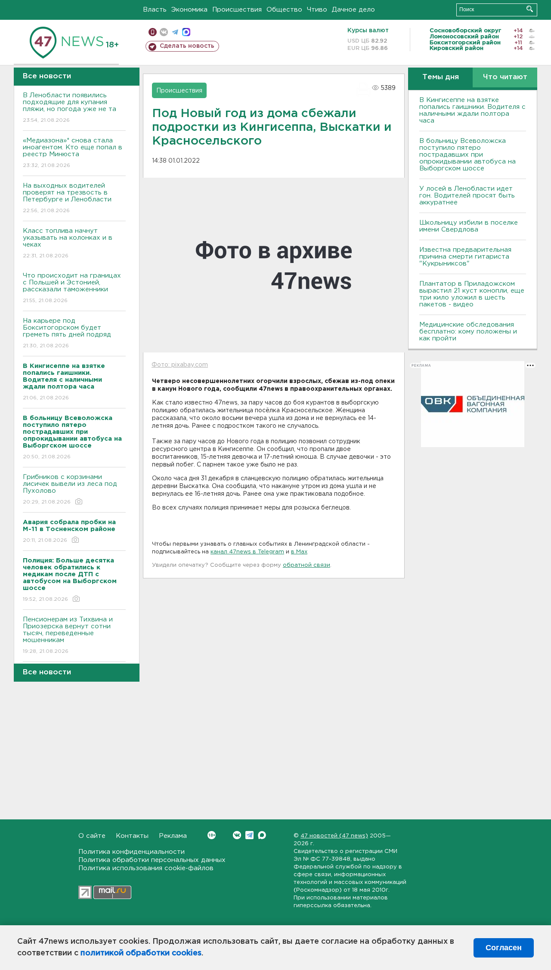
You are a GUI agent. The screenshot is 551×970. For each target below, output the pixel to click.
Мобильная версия (153, 32)
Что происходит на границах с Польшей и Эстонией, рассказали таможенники (72, 288)
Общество (284, 9)
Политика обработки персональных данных (152, 860)
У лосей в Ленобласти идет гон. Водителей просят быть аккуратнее (467, 195)
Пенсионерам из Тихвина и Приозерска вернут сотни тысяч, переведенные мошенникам (68, 635)
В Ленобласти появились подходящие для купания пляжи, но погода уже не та (69, 108)
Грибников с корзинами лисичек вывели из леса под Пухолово (70, 489)
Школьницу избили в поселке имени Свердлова (468, 226)
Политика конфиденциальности (131, 852)
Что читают (505, 77)
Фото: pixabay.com (180, 365)
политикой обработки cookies (140, 953)
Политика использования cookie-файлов (146, 868)
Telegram (249, 835)
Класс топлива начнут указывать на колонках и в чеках (67, 243)
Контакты (132, 836)
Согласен (504, 947)
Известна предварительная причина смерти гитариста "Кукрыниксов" (465, 256)
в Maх (299, 552)
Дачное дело (353, 9)
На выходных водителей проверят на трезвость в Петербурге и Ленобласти (67, 198)
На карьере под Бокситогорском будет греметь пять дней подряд (67, 333)
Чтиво (317, 9)
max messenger (186, 32)
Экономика (189, 9)
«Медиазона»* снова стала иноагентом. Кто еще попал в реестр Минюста (72, 153)
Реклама (173, 836)
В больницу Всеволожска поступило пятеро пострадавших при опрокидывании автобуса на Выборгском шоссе (467, 154)
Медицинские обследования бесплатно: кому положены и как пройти (468, 331)
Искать (529, 9)
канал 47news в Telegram (247, 552)
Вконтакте (237, 835)
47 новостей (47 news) (334, 836)
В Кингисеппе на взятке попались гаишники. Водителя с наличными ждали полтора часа (472, 110)
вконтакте (164, 32)
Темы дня (440, 77)
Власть (155, 9)
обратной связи (306, 565)
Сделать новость (187, 46)
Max (262, 835)
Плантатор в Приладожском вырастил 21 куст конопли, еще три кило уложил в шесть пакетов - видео (471, 294)
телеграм (175, 32)
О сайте (91, 836)
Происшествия (237, 9)
